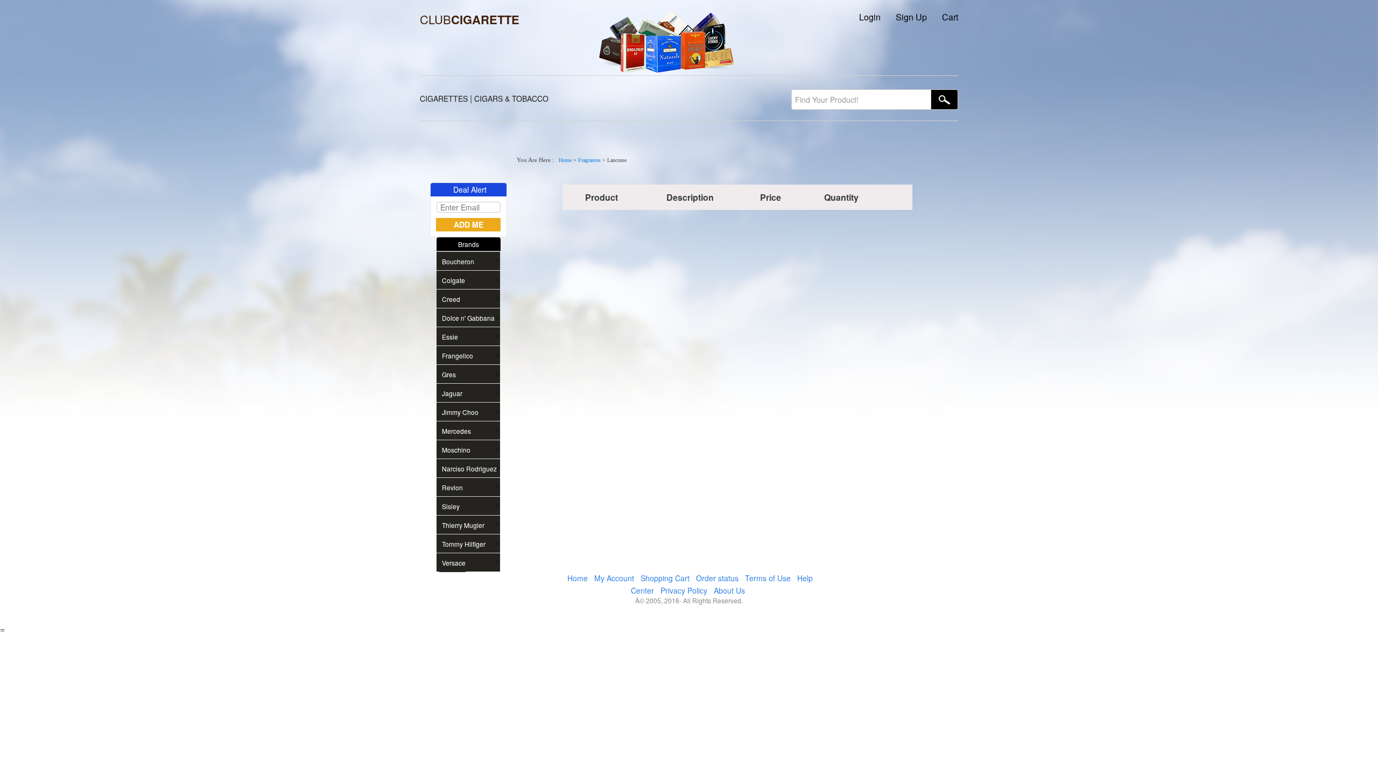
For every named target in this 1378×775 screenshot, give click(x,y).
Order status (717, 578)
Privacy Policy (683, 590)
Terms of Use (768, 578)
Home (565, 160)
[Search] (944, 99)
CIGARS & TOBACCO (511, 98)
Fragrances (589, 160)
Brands (468, 244)
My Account (614, 578)
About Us (729, 590)
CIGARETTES (444, 98)
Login (870, 17)
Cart (950, 17)
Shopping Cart (665, 578)
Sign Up (911, 17)
